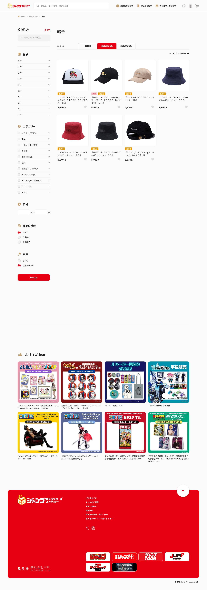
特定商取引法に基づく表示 (97, 514)
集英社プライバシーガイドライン (99, 518)
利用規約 (89, 510)
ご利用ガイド (91, 498)
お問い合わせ (91, 506)
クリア (47, 30)
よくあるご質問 (92, 502)
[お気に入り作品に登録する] (85, 107)
